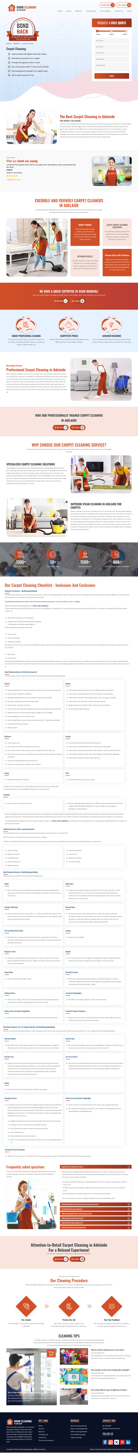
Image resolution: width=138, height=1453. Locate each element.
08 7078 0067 (106, 5)
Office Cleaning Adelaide (79, 1432)
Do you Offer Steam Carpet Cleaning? (72, 1209)
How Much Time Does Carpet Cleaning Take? (74, 1227)
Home (60, 11)
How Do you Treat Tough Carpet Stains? (72, 1167)
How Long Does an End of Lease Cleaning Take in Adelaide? (110, 1370)
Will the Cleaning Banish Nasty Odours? (73, 1218)
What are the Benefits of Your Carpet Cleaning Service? (77, 1213)
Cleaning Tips (91, 11)
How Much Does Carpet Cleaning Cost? (72, 1223)
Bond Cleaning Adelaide (79, 1426)
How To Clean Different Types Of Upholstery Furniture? (109, 1390)
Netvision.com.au (126, 1449)
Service (68, 11)
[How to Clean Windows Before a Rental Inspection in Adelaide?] (31, 1378)
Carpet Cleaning (76, 1437)
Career (129, 11)
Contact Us (119, 11)
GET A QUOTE (122, 5)
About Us (78, 11)
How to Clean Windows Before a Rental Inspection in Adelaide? (29, 1392)
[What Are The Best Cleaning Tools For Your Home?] (74, 1356)
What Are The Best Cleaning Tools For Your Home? (107, 1349)
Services (16, 43)
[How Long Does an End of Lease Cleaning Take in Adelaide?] (74, 1376)
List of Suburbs (105, 11)
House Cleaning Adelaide (79, 1429)
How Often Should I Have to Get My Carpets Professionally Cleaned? (80, 1204)
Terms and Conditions (40, 606)
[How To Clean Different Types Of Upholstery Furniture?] (74, 1396)
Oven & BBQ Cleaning (78, 1434)
